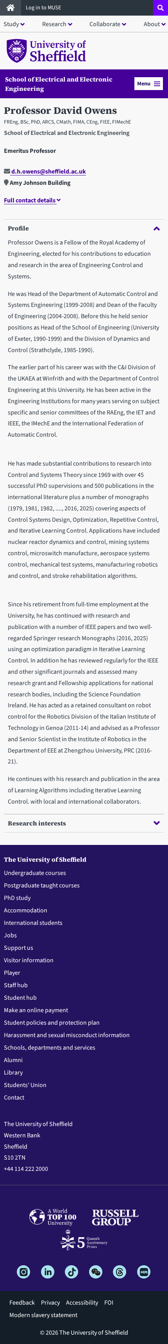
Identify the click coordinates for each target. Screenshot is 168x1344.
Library (13, 1072)
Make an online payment (36, 1010)
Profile (18, 228)
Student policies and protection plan (52, 1022)
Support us (18, 948)
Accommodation (25, 910)
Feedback (22, 1302)
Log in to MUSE (44, 8)
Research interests (37, 823)
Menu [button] (143, 84)
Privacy (50, 1302)
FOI (108, 1302)
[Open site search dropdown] (160, 8)
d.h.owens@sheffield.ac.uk (48, 171)
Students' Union (25, 1085)
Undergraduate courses (35, 873)
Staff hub (16, 985)
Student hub (20, 997)
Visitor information (29, 960)
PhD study (17, 898)
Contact (14, 1097)
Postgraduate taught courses (42, 885)
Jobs (10, 935)
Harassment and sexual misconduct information (67, 1035)
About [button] (152, 24)
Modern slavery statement (43, 1315)
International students (33, 923)
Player (12, 973)
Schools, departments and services (49, 1047)
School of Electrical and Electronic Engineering (59, 84)
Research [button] (54, 24)
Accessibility (82, 1302)
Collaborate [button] (104, 24)
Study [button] (11, 24)
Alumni (13, 1060)
